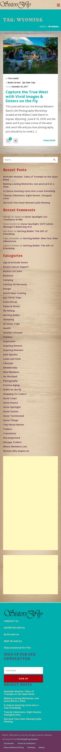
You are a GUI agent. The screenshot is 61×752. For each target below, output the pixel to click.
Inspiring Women (12, 345)
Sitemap (31, 747)
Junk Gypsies (10, 354)
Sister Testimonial (13, 415)
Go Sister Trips (11, 323)
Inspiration (9, 341)
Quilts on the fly (12, 389)
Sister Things (10, 420)
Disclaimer (9, 743)
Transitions (9, 433)
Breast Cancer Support (16, 266)
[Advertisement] (30, 503)
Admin (42, 747)
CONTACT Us (11, 621)
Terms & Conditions (26, 743)
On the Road (10, 376)
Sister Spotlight (12, 407)
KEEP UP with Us (13, 641)
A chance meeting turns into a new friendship (29, 191)
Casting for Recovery (15, 284)
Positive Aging (11, 385)
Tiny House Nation (13, 424)
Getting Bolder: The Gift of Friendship (25, 232)
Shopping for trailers (15, 393)
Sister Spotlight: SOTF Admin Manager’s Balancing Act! (28, 225)
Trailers (7, 429)
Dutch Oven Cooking (14, 293)
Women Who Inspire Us (16, 450)
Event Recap (10, 301)
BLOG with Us (11, 634)
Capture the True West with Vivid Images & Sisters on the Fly (27, 96)
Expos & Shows (11, 306)
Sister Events (10, 402)
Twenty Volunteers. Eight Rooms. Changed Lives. (27, 197)
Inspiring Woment (13, 350)
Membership (10, 367)
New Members (11, 372)
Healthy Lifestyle (13, 332)
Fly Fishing (9, 310)
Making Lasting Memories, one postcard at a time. (28, 185)
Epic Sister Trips (28, 82)
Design (7, 288)
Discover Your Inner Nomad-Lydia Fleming (26, 202)
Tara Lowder (13, 78)
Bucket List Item (14, 82)
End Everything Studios (27, 739)
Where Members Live (15, 446)
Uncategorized (11, 437)
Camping (8, 279)
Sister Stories (10, 411)
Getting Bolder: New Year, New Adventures (30, 240)
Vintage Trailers (12, 442)
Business (8, 275)
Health (7, 328)
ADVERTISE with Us (14, 627)
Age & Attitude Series (15, 262)
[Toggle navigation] (58, 5)
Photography (10, 380)
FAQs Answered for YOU (17, 647)
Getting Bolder (11, 315)
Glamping (8, 319)
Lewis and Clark (12, 358)
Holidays (8, 336)
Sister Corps (10, 398)
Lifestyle (8, 363)
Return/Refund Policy (14, 747)
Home (43, 27)
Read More (49, 140)
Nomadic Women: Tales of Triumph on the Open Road (30, 178)
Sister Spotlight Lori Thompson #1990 (25, 218)
